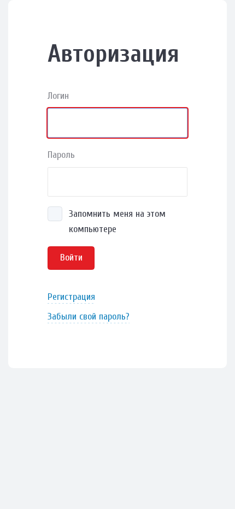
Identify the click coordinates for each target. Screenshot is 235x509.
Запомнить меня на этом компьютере (117, 215)
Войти (71, 257)
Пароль (61, 155)
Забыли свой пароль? (89, 316)
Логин (58, 96)
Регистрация (71, 297)
